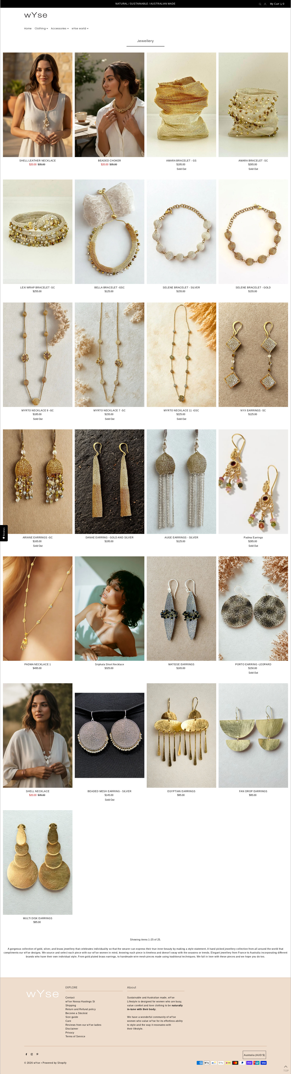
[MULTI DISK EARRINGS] (37, 862)
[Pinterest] (37, 1055)
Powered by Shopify (54, 1063)
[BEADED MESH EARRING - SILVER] (109, 735)
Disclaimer (71, 1028)
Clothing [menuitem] (40, 28)
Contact (70, 997)
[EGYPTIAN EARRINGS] (181, 735)
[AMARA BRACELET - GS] (181, 105)
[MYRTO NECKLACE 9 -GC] (37, 354)
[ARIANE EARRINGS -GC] (37, 481)
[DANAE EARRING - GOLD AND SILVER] (109, 481)
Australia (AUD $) (254, 1055)
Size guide (71, 1017)
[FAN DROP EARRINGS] (253, 735)
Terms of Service (75, 1036)
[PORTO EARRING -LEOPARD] (253, 608)
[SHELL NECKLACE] (37, 735)
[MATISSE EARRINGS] (181, 608)
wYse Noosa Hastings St (80, 1001)
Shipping (70, 1005)
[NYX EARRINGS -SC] (253, 354)
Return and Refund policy (80, 1009)
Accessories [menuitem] (58, 28)
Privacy (69, 1032)
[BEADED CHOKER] (109, 105)
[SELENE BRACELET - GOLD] (253, 231)
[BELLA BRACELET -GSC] (109, 231)
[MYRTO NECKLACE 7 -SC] (109, 354)
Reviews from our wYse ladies (83, 1025)
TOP (285, 1070)
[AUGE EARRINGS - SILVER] (181, 481)
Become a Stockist (76, 1013)
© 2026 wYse (32, 1063)
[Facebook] (26, 1055)
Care (68, 1021)
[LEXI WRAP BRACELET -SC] (37, 231)
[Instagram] (32, 1055)
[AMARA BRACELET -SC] (253, 105)
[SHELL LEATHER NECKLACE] (37, 105)
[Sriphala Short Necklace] (109, 608)
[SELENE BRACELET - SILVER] (181, 231)
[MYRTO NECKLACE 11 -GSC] (181, 354)
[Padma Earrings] (253, 481)
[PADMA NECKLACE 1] (37, 608)
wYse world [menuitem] (79, 28)
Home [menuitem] (28, 28)
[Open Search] (260, 4)
